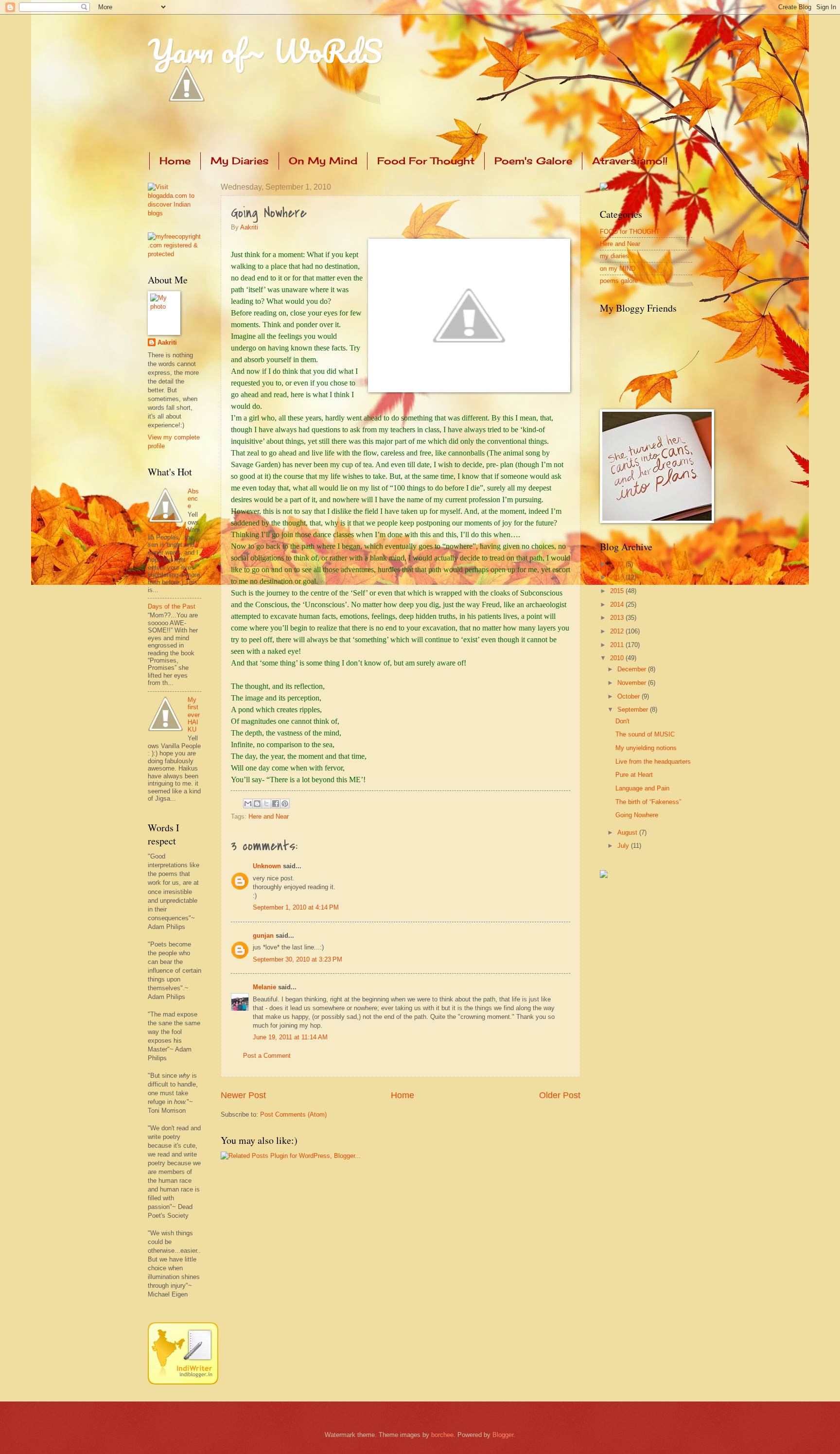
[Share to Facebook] (275, 803)
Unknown (267, 866)
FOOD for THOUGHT (630, 231)
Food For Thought (425, 161)
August (628, 832)
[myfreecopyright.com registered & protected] (174, 254)
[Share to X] (266, 803)
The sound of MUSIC (645, 734)
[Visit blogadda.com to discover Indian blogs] (174, 213)
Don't (622, 721)
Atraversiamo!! (629, 161)
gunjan (263, 935)
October (629, 696)
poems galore (619, 280)
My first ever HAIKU (194, 715)
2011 (618, 644)
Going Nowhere (636, 815)
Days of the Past (171, 606)
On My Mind (323, 161)
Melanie (264, 987)
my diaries (614, 256)
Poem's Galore (533, 161)
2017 (618, 564)
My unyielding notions (646, 748)
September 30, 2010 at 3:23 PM (297, 959)
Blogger (502, 1434)
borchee (442, 1434)
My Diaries (239, 161)
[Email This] (248, 803)
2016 (618, 577)
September (633, 709)
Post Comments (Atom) (293, 1114)
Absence (193, 499)
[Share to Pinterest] (285, 803)
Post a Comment (267, 1055)
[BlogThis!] (257, 803)
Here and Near (268, 816)
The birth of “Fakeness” (648, 802)
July (624, 845)
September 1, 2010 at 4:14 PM (296, 907)
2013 (618, 617)
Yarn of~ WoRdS (265, 50)
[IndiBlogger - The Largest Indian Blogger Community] (183, 1382)
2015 (618, 591)
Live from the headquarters (653, 761)
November (632, 682)
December (632, 669)
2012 (618, 631)
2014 (618, 604)
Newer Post (243, 1095)
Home (175, 161)
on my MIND (617, 268)
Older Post (559, 1095)
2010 (618, 658)
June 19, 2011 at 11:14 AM (290, 1037)
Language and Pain (642, 788)
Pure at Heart (634, 774)
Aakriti (249, 227)
